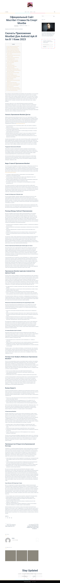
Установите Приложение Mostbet (12, 90)
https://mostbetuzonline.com (20, 123)
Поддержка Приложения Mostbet (12, 47)
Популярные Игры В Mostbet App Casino (13, 76)
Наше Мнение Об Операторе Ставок (13, 68)
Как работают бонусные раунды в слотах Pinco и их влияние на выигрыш (33, 554)
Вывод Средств (9, 63)
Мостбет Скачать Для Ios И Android (12, 85)
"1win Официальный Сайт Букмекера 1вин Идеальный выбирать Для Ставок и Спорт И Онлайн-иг (30, 526)
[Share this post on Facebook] (6, 518)
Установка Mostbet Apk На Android (12, 60)
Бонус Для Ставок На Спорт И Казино (13, 72)
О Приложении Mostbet (10, 65)
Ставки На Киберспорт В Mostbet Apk (13, 50)
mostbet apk (16, 25)
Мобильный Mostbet (10, 78)
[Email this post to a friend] (11, 518)
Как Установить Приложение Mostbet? (13, 87)
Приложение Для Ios (10, 86)
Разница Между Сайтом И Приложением (13, 51)
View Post (21, 560)
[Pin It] (10, 518)
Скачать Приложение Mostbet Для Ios (13, 46)
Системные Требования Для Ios (12, 75)
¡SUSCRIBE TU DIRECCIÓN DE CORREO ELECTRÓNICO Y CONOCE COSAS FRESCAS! (48, 42)
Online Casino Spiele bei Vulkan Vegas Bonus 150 (13, 525)
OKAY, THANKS (34, 581)
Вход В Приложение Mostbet (11, 77)
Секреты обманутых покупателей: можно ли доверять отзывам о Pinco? (22, 554)
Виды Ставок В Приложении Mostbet (13, 48)
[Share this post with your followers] (8, 518)
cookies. (29, 581)
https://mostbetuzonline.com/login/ (10, 172)
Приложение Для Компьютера (12, 82)
